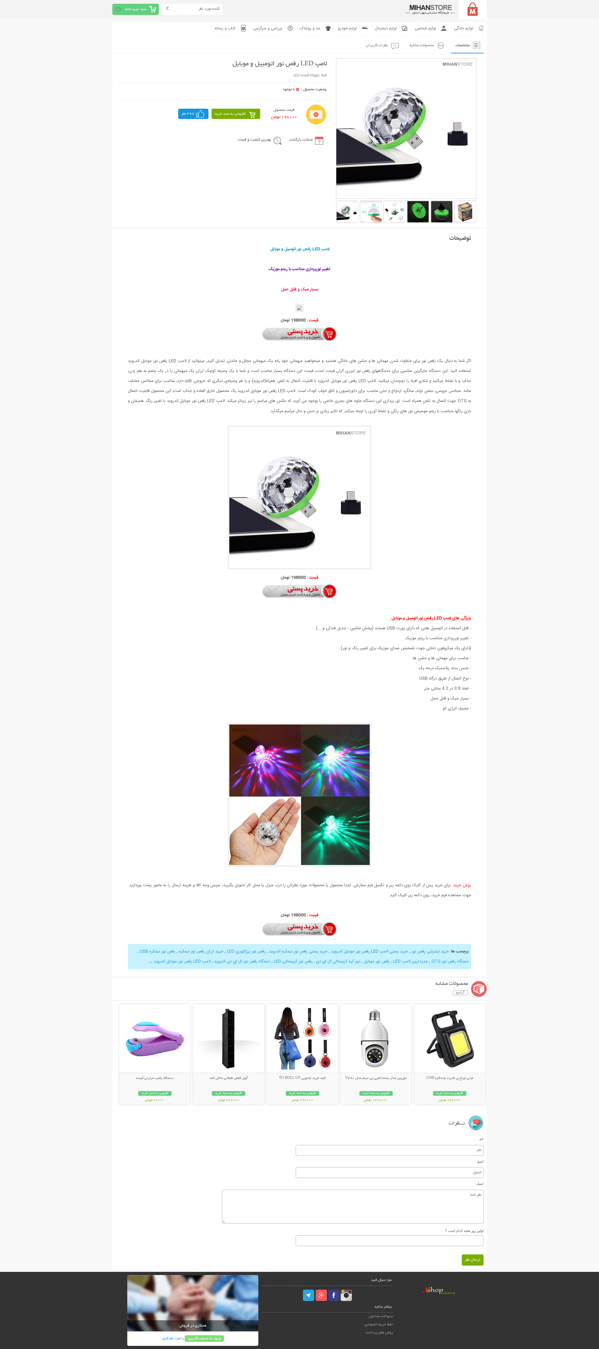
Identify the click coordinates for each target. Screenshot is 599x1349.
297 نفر (187, 114)
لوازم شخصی (425, 28)
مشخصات (462, 45)
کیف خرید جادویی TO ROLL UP (302, 1078)
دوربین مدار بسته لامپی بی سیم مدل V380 (376, 1078)
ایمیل (480, 1161)
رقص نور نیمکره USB (157, 951)
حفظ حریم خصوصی (379, 1324)
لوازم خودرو (347, 28)
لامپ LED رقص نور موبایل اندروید (182, 961)
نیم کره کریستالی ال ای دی (338, 961)
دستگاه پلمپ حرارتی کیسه (154, 1078)
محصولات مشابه (422, 45)
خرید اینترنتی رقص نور (430, 951)
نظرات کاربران (377, 45)
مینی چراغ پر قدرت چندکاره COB (449, 1078)
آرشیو (460, 993)
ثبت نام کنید (171, 1339)
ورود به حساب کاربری (204, 1339)
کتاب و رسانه (225, 28)
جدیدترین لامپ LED (410, 961)
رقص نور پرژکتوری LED (246, 951)
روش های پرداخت (379, 1333)
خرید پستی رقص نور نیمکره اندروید (298, 951)
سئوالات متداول (380, 1316)
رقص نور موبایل (377, 961)
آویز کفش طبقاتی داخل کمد (228, 1078)
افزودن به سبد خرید (230, 114)
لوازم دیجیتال (386, 28)
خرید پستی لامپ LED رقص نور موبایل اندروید (369, 951)
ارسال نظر (472, 1260)
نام (482, 1139)
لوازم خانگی (463, 28)
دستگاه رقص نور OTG (450, 961)
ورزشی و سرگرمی (267, 28)
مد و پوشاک (310, 28)
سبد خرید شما (135, 9)
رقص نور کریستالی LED (293, 961)
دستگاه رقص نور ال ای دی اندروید (242, 961)
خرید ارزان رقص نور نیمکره (201, 951)
